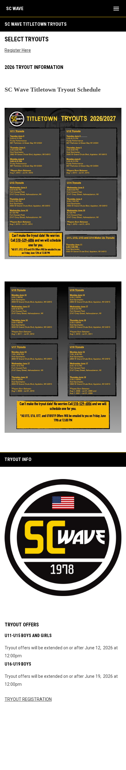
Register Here (18, 50)
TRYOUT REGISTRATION (28, 699)
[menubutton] (116, 8)
